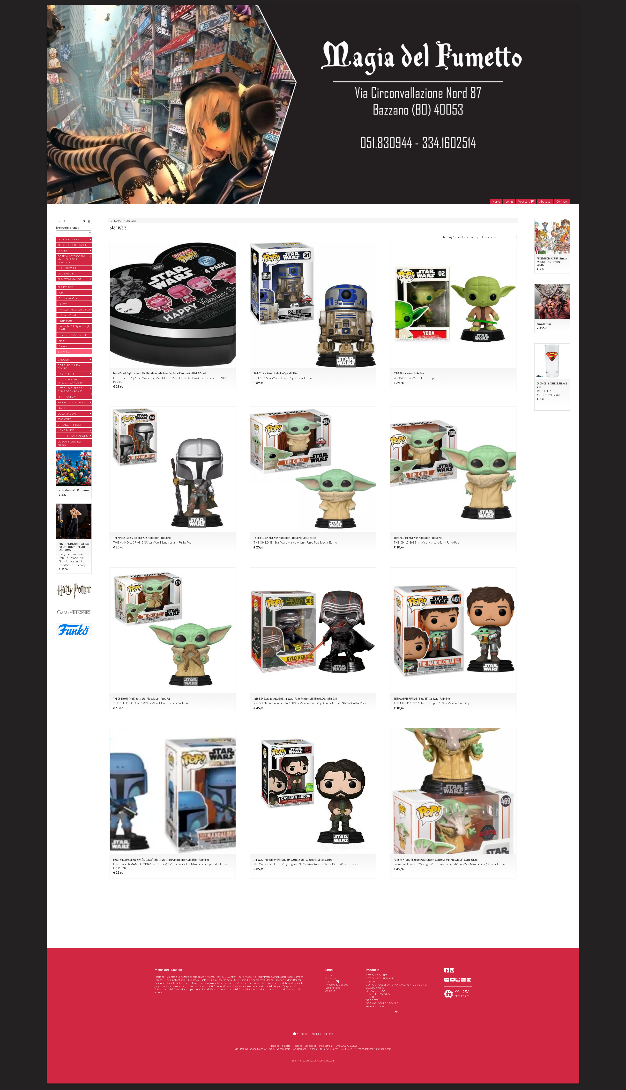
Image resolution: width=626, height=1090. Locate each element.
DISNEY (62, 250)
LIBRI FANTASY (67, 396)
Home (496, 201)
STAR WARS (64, 419)
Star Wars (131, 220)
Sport (62, 340)
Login (509, 201)
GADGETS (64, 359)
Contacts (562, 201)
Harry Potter (66, 320)
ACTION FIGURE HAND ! (72, 244)
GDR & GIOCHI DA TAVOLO (69, 367)
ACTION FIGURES (68, 239)
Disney (63, 303)
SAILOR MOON (67, 413)
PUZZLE (62, 407)
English (303, 1033)
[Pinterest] (452, 971)
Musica (63, 345)
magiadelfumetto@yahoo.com (374, 1048)
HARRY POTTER (67, 373)
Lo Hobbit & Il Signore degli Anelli (74, 327)
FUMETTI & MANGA (69, 279)
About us (544, 201)
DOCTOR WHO (67, 267)
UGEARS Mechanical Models (69, 443)
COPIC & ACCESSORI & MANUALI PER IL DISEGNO (71, 259)
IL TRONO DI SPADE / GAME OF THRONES (70, 390)
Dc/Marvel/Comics (70, 298)
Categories (331, 978)
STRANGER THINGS (70, 424)
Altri (61, 292)
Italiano (328, 1033)
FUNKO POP (116, 220)
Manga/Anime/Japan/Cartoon (75, 309)
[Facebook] (446, 971)
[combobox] (498, 237)
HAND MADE (66, 430)
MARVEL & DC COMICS (72, 402)
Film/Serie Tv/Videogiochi (73, 334)
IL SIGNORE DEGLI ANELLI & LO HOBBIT (70, 381)
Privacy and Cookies (336, 984)
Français (316, 1033)
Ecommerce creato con (313, 1060)
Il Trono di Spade (68, 315)
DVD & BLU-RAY (67, 273)
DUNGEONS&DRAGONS (73, 435)
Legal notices (332, 987)
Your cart (524, 201)
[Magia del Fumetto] (313, 104)
